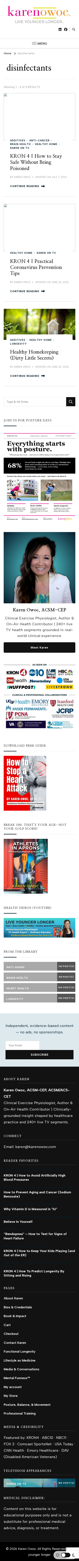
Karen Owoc (22, 177)
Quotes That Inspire (58, 1216)
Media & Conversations (21, 1369)
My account (13, 1387)
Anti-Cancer (39, 140)
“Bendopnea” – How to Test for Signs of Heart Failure (35, 1236)
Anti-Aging (27, 1187)
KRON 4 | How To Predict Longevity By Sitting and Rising (34, 1273)
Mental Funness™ (17, 1378)
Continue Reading (24, 186)
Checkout (11, 1334)
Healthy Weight (58, 1263)
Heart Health (34, 1170)
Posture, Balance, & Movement (27, 1405)
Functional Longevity (19, 1351)
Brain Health (20, 144)
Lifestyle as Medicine (19, 1360)
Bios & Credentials (18, 1307)
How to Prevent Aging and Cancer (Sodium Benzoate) (37, 1194)
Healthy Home (46, 144)
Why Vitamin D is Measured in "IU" (30, 1209)
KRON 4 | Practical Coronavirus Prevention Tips (36, 267)
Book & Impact (15, 1316)
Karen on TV (19, 147)
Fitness (9, 1246)
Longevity (18, 343)
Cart (7, 1325)
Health (21, 1246)
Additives (17, 140)
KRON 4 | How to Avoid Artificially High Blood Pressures (34, 1177)
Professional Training (20, 1413)
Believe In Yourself (18, 1221)
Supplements (46, 1204)
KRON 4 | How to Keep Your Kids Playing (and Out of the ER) (39, 1253)
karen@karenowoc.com (35, 1147)
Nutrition (65, 1187)
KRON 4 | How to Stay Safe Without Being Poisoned (36, 162)
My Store (11, 1396)
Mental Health (31, 1216)
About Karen (13, 1298)
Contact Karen (15, 1343)
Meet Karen (39, 647)
